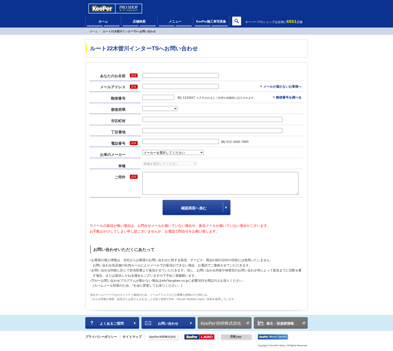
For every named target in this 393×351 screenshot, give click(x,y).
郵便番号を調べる (289, 97)
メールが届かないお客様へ (282, 86)
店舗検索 (139, 21)
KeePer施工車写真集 (211, 21)
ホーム (103, 21)
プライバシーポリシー (101, 336)
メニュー (175, 21)
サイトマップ (132, 336)
